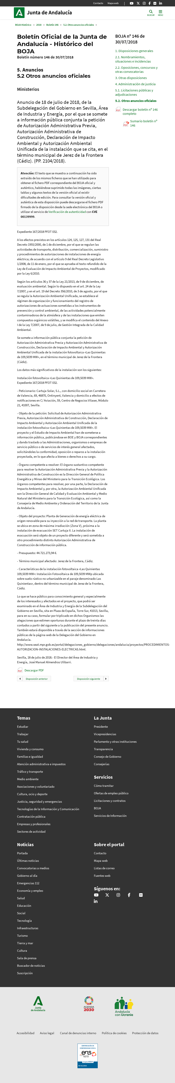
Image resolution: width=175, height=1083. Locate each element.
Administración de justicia (135, 84)
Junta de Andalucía (20, 12)
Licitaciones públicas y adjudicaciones (134, 92)
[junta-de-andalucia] (160, 3)
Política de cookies (114, 1033)
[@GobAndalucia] (131, 3)
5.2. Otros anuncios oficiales (78, 24)
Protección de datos (145, 1033)
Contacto (98, 3)
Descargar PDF (34, 670)
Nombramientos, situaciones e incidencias (133, 59)
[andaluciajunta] (138, 3)
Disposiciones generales (134, 51)
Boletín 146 (52, 24)
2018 (38, 24)
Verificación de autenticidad (67, 212)
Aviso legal (47, 1033)
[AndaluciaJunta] (149, 3)
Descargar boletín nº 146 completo (140, 111)
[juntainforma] (154, 3)
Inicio (56, 12)
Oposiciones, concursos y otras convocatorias (136, 69)
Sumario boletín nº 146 (143, 123)
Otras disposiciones (131, 78)
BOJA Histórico (23, 24)
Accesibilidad (25, 1033)
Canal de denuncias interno (78, 1033)
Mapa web (113, 3)
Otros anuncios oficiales (135, 101)
